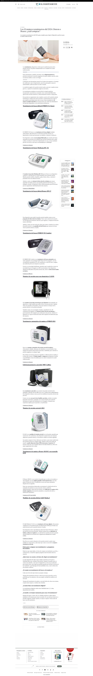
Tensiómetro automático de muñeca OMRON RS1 (39, 321)
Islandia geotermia (12, 0)
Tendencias (50, 7)
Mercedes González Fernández (32, 661)
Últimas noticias (7, 0)
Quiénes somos (42, 657)
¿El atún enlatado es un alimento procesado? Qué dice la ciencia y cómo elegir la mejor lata (51, 614)
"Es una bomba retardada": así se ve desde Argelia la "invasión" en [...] (68, 115)
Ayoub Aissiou (20, 0)
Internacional (30, 7)
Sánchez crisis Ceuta (35, 0)
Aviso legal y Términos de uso (38, 672)
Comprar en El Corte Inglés (29, 495)
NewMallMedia (66, 42)
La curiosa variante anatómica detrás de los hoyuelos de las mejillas (68, 111)
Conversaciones (68, 7)
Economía (25, 7)
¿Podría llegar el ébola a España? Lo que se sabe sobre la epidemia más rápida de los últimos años (34, 619)
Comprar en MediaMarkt (29, 188)
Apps (41, 656)
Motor (63, 7)
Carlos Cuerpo (29, 0)
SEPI (28, 653)
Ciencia (35, 7)
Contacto (41, 652)
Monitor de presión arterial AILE (34, 408)
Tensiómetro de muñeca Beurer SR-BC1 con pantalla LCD (40, 452)
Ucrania (16, 0)
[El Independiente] (46, 4)
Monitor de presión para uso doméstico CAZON (38, 276)
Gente (42, 7)
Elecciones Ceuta (40, 0)
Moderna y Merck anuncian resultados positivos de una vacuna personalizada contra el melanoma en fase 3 (51, 620)
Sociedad (39, 7)
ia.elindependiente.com (57, 661)
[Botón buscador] (77, 4)
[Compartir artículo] (64, 47)
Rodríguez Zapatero (31, 656)
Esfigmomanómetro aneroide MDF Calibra (37, 365)
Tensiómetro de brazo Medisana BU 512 (36, 148)
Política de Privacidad (30, 672)
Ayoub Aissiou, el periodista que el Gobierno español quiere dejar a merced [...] (69, 120)
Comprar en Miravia (27, 273)
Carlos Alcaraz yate (24, 0)
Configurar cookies (63, 672)
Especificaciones (42, 658)
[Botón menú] (15, 4)
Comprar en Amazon (28, 145)
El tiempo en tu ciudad (22, 4)
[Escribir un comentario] (72, 47)
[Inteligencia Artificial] (58, 659)
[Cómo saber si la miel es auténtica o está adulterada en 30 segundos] (26, 614)
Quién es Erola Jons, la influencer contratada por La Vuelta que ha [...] (68, 102)
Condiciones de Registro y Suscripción (48, 672)
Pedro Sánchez (30, 657)
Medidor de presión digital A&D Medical (36, 498)
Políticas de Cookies (57, 672)
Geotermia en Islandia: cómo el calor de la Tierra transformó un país (68, 107)
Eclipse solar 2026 (30, 652)
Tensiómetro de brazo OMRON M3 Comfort (37, 233)
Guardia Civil (30, 658)
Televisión (55, 7)
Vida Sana (59, 7)
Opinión (18, 7)
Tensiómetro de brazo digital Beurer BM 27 (37, 191)
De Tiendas (74, 7)
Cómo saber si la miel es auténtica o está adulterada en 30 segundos (34, 614)
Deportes (46, 7)
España (22, 7)
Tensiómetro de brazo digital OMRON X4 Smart (38, 106)
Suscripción (42, 653)
